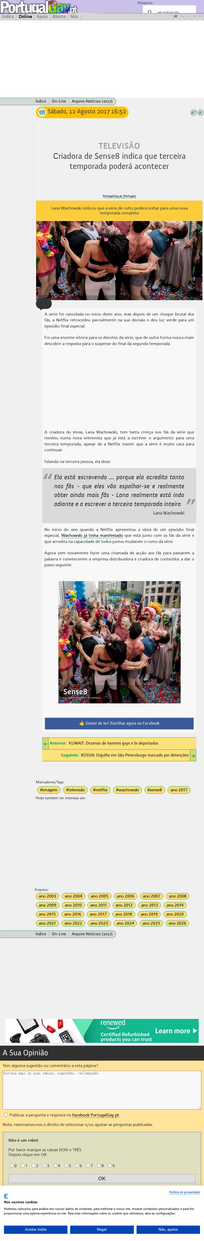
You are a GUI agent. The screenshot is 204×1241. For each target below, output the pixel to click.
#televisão (75, 790)
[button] (44, 303)
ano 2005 (99, 896)
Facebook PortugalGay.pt (95, 1115)
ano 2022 (73, 923)
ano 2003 (47, 896)
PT (175, 16)
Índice (8, 16)
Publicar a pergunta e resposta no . (64, 1115)
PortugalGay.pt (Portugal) (119, 196)
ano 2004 (73, 896)
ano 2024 (125, 923)
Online (25, 16)
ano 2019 (149, 914)
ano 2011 (98, 905)
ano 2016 (72, 914)
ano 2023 (99, 923)
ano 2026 (177, 923)
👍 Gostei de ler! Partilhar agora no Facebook (119, 723)
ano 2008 (177, 896)
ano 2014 (175, 905)
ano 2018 (123, 914)
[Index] (16, 101)
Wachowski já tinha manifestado (92, 535)
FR (194, 16)
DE (200, 16)
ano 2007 (151, 896)
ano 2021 (47, 923)
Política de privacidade (184, 1192)
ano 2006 (125, 896)
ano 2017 (179, 790)
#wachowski (127, 790)
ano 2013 (149, 905)
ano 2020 (175, 914)
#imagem (49, 790)
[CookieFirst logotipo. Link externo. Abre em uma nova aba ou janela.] (6, 1196)
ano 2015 (47, 914)
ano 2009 (47, 905)
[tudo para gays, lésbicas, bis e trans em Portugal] (53, 7)
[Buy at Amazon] (102, 1042)
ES (188, 16)
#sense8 (154, 790)
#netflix (100, 790)
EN (182, 16)
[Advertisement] (102, 59)
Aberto (59, 16)
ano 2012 (124, 905)
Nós (74, 16)
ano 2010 (73, 905)
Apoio (42, 16)
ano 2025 (151, 923)
